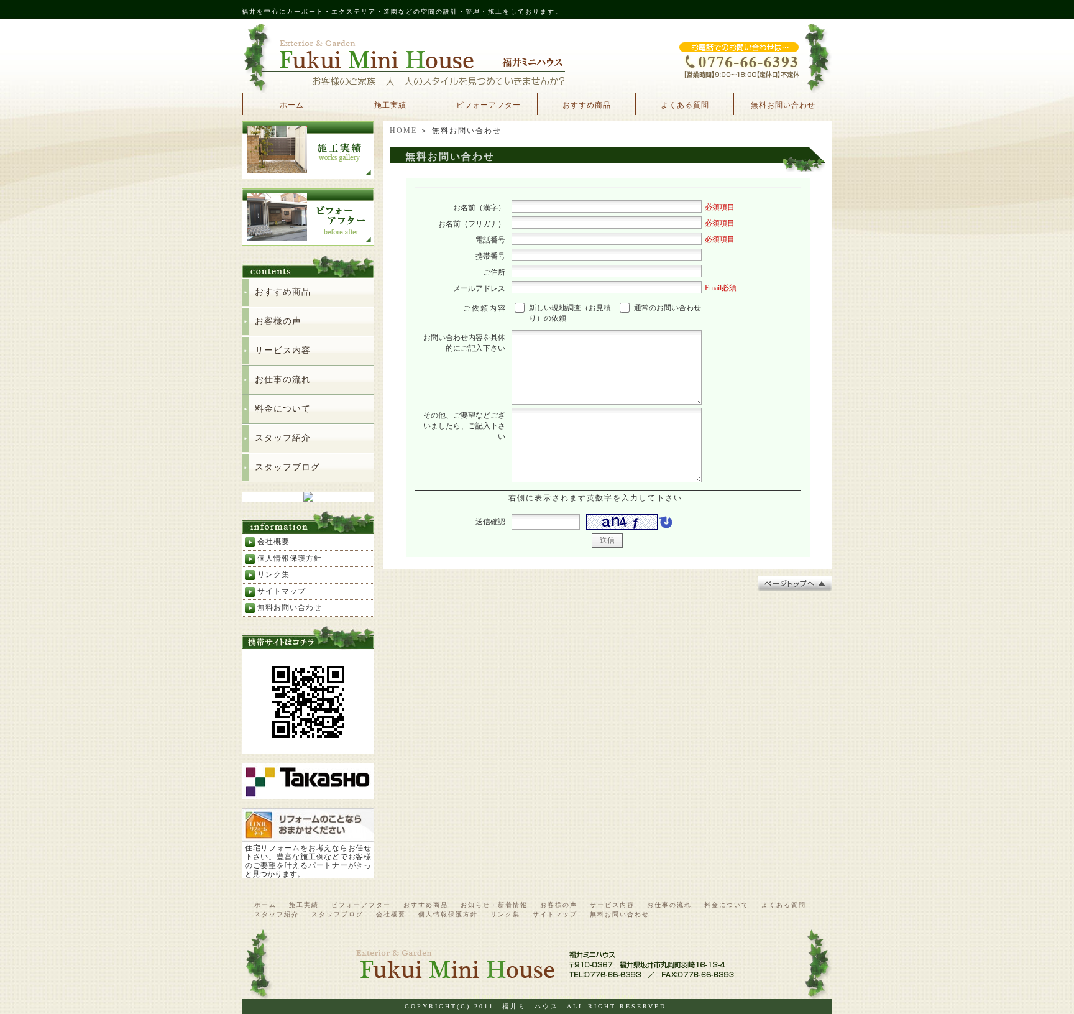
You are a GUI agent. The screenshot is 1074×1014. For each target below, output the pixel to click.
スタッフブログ (287, 467)
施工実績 (390, 105)
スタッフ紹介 (283, 438)
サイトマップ (281, 591)
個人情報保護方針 (289, 558)
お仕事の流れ (283, 379)
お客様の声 (278, 321)
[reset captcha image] (665, 525)
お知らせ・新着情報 (494, 904)
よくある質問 (685, 105)
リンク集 (273, 574)
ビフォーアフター (488, 105)
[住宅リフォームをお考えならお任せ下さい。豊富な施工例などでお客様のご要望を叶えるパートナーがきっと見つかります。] (308, 836)
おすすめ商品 (586, 105)
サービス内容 (283, 350)
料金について (283, 408)
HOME (403, 130)
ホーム (292, 105)
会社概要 (273, 541)
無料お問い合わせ (783, 105)
